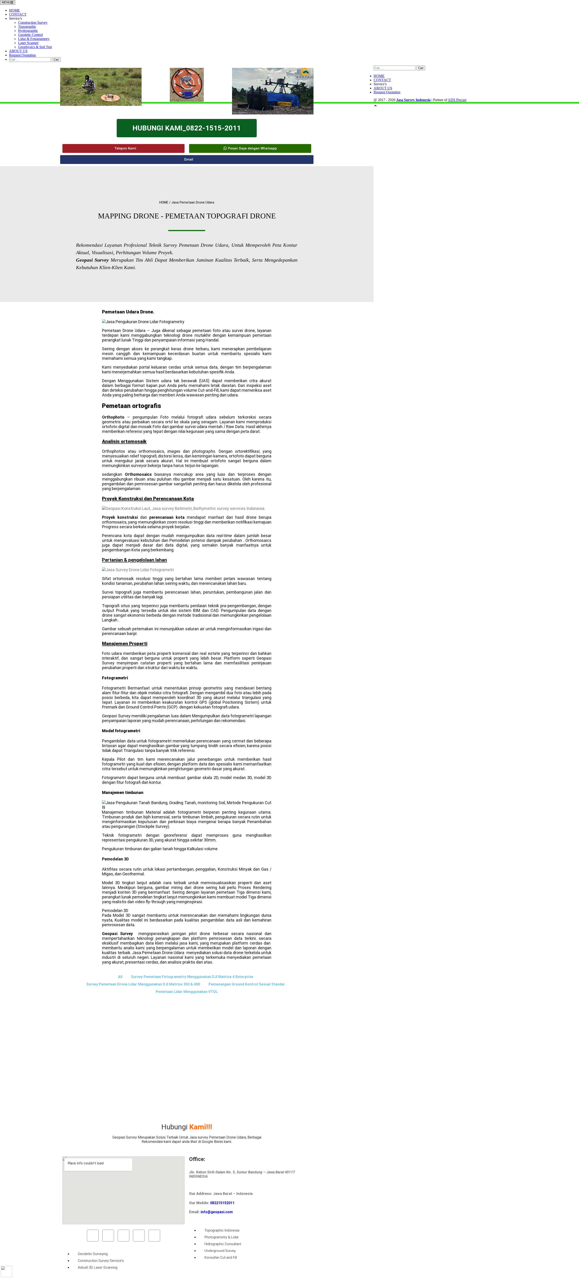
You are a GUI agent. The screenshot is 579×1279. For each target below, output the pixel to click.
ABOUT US (18, 51)
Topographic (27, 26)
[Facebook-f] (93, 1235)
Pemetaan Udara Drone (127, 312)
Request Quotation (22, 55)
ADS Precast (457, 100)
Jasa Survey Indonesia (413, 100)
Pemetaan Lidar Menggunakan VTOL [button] (187, 992)
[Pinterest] (154, 1235)
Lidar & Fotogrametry (34, 39)
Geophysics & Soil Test (35, 47)
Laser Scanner (28, 43)
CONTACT (17, 14)
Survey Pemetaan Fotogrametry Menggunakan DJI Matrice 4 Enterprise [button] (192, 977)
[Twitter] (108, 1235)
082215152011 (222, 1203)
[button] (123, 148)
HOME (14, 10)
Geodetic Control (30, 35)
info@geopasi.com (217, 1212)
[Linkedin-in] (139, 1235)
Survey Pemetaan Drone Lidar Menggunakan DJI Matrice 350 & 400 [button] (143, 984)
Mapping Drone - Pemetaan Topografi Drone (187, 216)
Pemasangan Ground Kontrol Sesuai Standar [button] (247, 984)
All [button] (120, 977)
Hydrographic (28, 31)
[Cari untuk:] (30, 59)
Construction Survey (32, 22)
